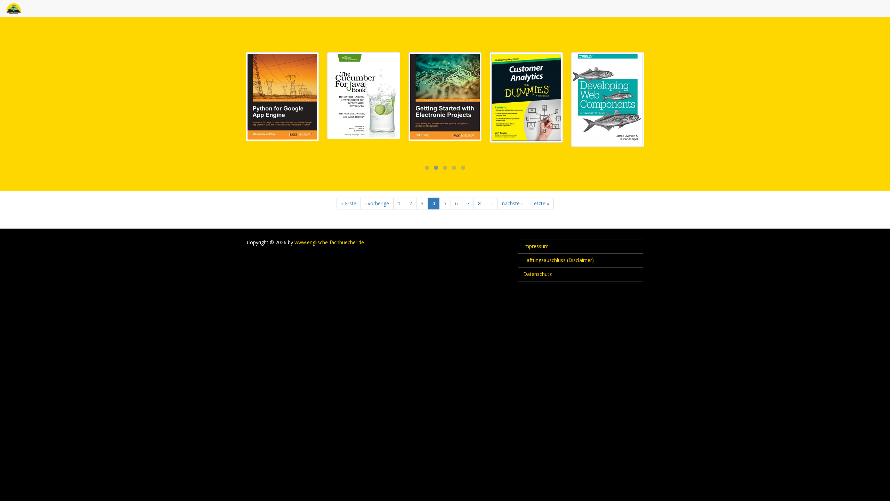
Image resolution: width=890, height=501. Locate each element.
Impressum (536, 246)
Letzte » (540, 203)
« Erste (348, 203)
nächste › (512, 203)
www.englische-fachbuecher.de (329, 242)
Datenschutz (537, 274)
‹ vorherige (377, 203)
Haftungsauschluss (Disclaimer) (558, 260)
